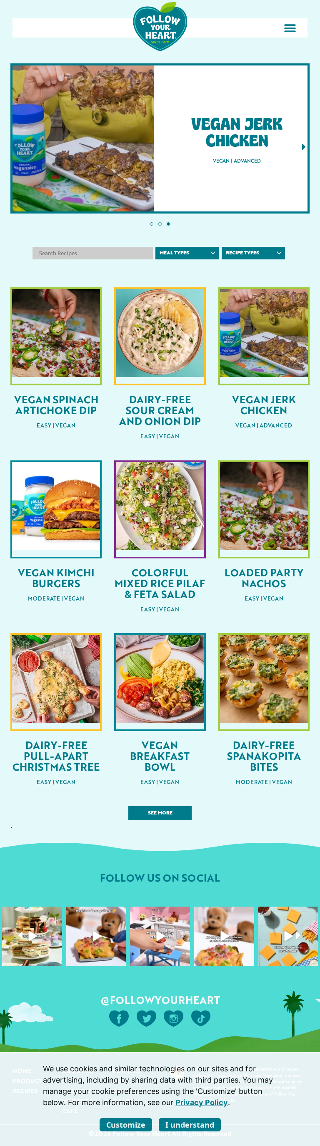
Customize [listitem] (125, 1125)
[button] (289, 28)
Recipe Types (242, 253)
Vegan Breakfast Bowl (160, 755)
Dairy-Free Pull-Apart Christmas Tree (56, 755)
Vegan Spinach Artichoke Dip (56, 404)
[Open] (32, 937)
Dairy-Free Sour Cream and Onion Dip (160, 409)
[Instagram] (54, 958)
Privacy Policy (201, 1102)
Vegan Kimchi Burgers (56, 577)
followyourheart (31, 914)
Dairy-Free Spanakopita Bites (264, 755)
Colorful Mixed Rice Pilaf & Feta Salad (160, 583)
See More (160, 813)
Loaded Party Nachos (264, 577)
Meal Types (174, 253)
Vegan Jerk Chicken (264, 404)
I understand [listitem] (189, 1125)
